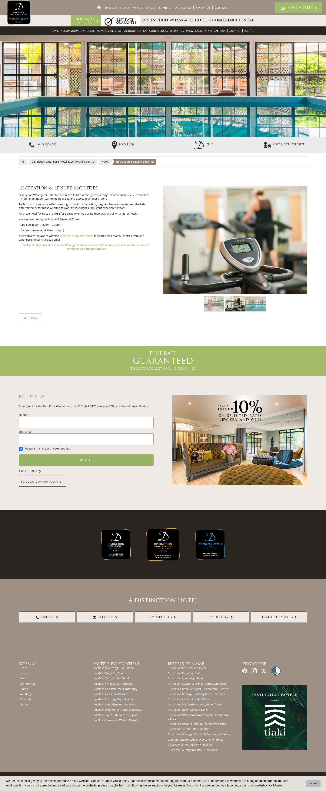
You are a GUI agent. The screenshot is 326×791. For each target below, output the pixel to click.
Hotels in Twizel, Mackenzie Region (115, 715)
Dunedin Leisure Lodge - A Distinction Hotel (195, 739)
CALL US (47, 617)
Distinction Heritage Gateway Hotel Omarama (196, 694)
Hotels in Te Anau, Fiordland (111, 678)
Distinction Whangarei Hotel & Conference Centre (199, 734)
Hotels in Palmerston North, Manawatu (117, 709)
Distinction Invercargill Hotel (186, 678)
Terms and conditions (38, 482)
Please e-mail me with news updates (48, 448)
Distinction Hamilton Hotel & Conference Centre (198, 689)
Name (22, 414)
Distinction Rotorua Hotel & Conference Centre (197, 724)
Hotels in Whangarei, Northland (113, 683)
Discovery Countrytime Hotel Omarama (192, 750)
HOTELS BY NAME (186, 664)
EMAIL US (105, 617)
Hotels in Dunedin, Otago (109, 673)
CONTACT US (161, 617)
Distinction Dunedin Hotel (184, 673)
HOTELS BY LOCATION (116, 664)
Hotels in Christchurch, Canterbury (115, 689)
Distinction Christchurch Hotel (187, 668)
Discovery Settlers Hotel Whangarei (190, 744)
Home (55, 30)
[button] (204, 144)
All (22, 161)
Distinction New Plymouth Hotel (188, 709)
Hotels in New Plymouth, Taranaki (114, 704)
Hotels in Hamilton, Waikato (110, 694)
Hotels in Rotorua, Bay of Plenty (113, 699)
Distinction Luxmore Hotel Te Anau (189, 699)
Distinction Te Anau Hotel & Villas (189, 729)
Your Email (25, 431)
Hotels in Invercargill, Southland (113, 668)
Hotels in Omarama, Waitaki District (115, 720)
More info (28, 471)
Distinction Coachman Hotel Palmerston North (197, 683)
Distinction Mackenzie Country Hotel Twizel (195, 704)
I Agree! (313, 783)
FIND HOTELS (300, 8)
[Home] (99, 7)
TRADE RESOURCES (277, 617)
